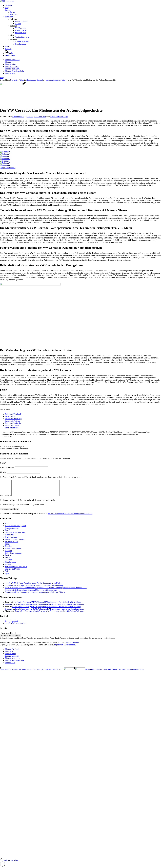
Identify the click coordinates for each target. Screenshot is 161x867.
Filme (7, 544)
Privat (12, 12)
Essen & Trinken (11, 541)
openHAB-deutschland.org (16, 623)
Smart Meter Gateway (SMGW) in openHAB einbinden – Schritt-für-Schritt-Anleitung (46, 602)
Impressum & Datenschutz (64, 645)
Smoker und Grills (12, 569)
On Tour (8, 560)
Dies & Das (9, 535)
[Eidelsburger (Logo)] (7, 1)
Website (3, 472)
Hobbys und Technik (13, 548)
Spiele (7, 571)
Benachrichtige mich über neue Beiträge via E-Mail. (23, 504)
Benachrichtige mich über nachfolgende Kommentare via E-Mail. (29, 500)
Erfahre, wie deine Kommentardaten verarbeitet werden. (70, 513)
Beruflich (13, 14)
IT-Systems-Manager (13, 553)
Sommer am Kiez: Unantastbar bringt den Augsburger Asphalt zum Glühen (35, 592)
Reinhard (8, 604)
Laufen (8, 555)
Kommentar (5, 495)
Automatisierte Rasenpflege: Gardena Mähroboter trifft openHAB (31, 590)
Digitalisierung (11, 537)
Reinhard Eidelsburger (59, 116)
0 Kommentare (18, 116)
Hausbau (8, 546)
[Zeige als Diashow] (8, 168)
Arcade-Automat (11, 528)
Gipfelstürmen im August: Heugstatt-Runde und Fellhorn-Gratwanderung (34, 585)
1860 (7, 523)
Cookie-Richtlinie (72, 642)
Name (3, 463)
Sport (7, 573)
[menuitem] (83, 5)
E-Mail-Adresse (7, 467)
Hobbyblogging (11, 621)
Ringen (8, 564)
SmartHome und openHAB (16, 566)
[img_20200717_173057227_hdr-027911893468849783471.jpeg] (13, 84)
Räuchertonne (10, 562)
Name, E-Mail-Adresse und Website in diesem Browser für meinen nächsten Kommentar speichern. (42, 477)
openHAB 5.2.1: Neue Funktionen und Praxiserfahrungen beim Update (33, 583)
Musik (7, 557)
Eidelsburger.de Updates (14, 539)
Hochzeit (8, 551)
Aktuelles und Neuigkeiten (15, 526)
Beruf (7, 530)
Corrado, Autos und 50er (36, 116)
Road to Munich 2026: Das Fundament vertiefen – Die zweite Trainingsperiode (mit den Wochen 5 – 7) (46, 588)
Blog (2, 78)
